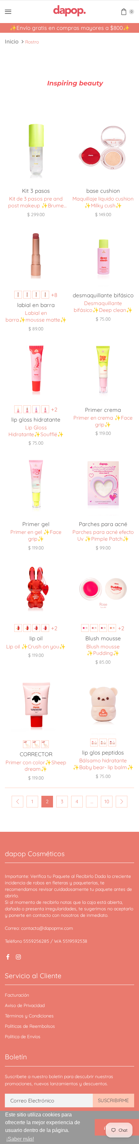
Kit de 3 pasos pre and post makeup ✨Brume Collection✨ (36, 202)
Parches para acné (103, 524)
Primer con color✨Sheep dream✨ (35, 765)
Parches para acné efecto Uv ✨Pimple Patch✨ (103, 535)
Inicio (11, 41)
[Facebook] (8, 957)
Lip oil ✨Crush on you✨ (36, 646)
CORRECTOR (36, 754)
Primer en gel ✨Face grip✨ (35, 535)
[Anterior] (17, 801)
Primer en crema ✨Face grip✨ (103, 421)
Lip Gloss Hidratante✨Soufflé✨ (36, 430)
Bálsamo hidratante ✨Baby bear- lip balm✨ (103, 763)
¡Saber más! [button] (20, 1139)
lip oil (36, 638)
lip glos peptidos (103, 752)
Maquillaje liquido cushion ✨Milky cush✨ (103, 202)
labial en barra (36, 304)
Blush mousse (103, 638)
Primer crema (103, 409)
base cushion (103, 190)
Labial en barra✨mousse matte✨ (36, 316)
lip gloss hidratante (35, 419)
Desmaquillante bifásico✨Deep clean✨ (103, 306)
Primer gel (35, 524)
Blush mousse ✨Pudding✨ (103, 650)
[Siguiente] (121, 801)
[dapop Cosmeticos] (69, 10)
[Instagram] (18, 957)
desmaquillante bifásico (103, 295)
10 (106, 801)
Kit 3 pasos (36, 190)
